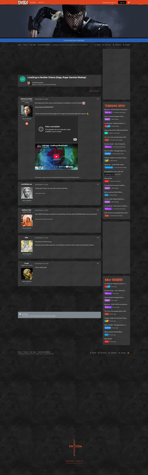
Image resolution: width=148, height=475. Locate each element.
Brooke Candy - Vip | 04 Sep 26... (115, 144)
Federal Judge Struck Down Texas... (115, 157)
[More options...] (98, 99)
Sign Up (122, 2)
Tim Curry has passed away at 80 (115, 137)
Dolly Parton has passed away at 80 (115, 212)
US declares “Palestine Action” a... (115, 123)
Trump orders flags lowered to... (114, 199)
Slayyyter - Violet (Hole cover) (114, 164)
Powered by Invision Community (74, 463)
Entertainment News (120, 112)
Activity (41, 2)
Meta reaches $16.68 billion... (113, 192)
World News (115, 119)
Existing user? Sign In (109, 2)
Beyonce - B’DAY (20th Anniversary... (116, 109)
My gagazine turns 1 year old (113, 171)
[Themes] (129, 2)
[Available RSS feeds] (128, 353)
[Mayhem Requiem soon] (74, 21)
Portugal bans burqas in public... (114, 185)
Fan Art (118, 174)
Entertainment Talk (118, 153)
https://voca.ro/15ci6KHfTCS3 (44, 107)
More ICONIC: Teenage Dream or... (115, 150)
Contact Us (79, 461)
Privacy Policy (70, 461)
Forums (33, 2)
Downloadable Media (49, 84)
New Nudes (108, 178)
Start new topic (94, 91)
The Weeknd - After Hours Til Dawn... (116, 206)
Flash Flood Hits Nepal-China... (114, 116)
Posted (41, 99)
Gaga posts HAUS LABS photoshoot (116, 130)
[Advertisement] (59, 60)
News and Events (115, 133)
